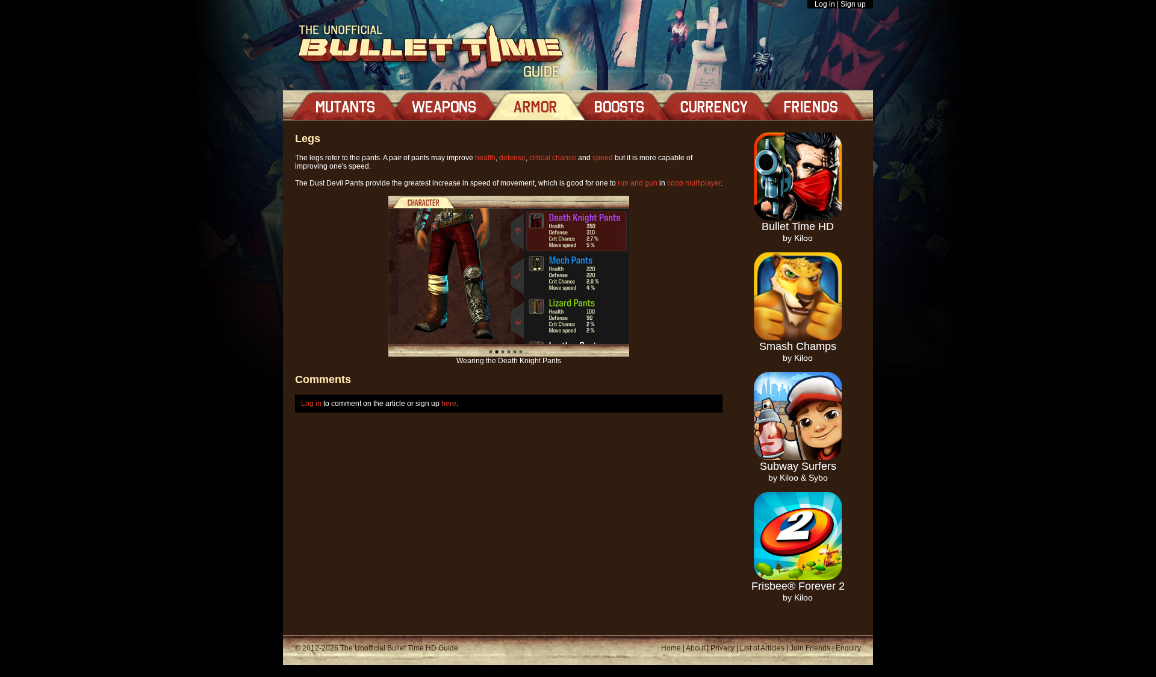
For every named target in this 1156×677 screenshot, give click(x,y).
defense (512, 158)
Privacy (722, 648)
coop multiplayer (694, 183)
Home (671, 648)
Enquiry (848, 648)
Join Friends (810, 648)
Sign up (853, 4)
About (695, 648)
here (448, 403)
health (485, 158)
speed (602, 158)
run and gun (637, 183)
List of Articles (762, 648)
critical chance (552, 158)
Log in (825, 4)
